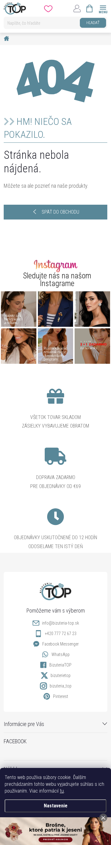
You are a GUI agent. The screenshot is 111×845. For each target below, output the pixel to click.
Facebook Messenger (60, 644)
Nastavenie (56, 806)
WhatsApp (60, 654)
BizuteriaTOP (60, 664)
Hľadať (93, 22)
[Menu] (103, 8)
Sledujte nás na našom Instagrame (57, 279)
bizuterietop (61, 675)
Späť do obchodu (60, 212)
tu (62, 791)
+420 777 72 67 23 (60, 633)
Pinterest (60, 696)
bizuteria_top (61, 685)
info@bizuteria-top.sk (60, 623)
